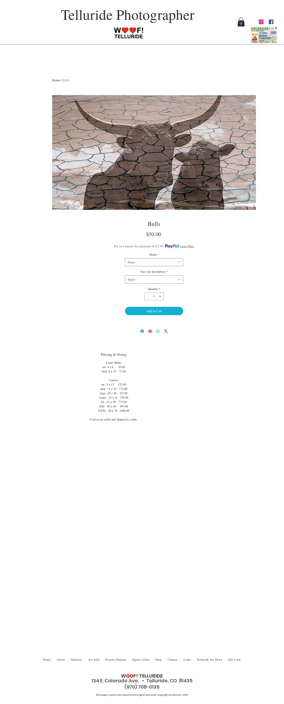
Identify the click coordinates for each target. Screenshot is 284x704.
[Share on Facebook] (142, 331)
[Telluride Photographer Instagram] (261, 22)
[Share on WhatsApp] (158, 331)
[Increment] (160, 296)
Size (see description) (154, 272)
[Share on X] (165, 331)
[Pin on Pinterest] (150, 331)
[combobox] (154, 262)
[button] (241, 21)
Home (56, 80)
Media (154, 254)
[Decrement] (147, 296)
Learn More (187, 246)
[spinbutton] (154, 296)
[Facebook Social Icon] (271, 22)
